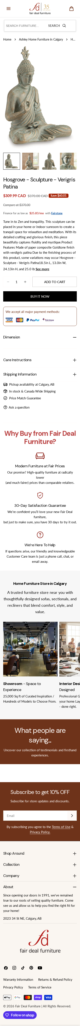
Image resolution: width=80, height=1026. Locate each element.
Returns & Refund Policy (55, 979)
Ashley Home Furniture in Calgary (41, 39)
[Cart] (71, 8)
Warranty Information (18, 979)
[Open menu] (8, 8)
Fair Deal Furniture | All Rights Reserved (42, 1006)
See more (42, 269)
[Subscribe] (71, 815)
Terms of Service (39, 987)
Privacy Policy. (40, 832)
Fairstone (57, 213)
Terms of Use (61, 827)
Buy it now (40, 296)
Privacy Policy (13, 987)
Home (7, 39)
